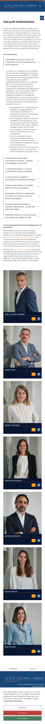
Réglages (22, 707)
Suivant (32, 669)
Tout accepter (22, 718)
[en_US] (42, 18)
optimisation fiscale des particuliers (21, 237)
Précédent (13, 669)
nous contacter (21, 249)
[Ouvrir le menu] (40, 6)
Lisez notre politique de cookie (20, 700)
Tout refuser (22, 713)
